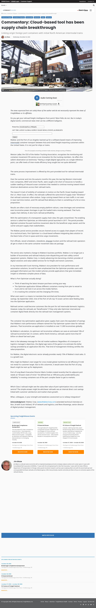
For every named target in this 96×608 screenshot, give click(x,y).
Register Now (22, 452)
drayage (49, 241)
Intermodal (29, 17)
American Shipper (12, 13)
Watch (83, 10)
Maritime (36, 17)
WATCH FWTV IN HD (48, 535)
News (43, 17)
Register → (4, 570)
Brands (3, 5)
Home (4, 13)
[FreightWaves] (9, 10)
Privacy (80, 601)
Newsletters (82, 1)
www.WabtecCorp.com (47, 402)
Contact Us (91, 1)
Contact (70, 601)
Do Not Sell (91, 601)
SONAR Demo (5, 1)
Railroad (48, 17)
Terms (75, 601)
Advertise (52, 601)
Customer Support (26, 1)
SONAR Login (15, 1)
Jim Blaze (7, 37)
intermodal (14, 142)
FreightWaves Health (61, 601)
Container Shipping (18, 17)
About (46, 601)
